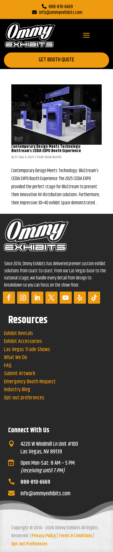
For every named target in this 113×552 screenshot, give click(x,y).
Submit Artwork (19, 373)
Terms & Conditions (76, 536)
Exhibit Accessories (23, 341)
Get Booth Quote (56, 59)
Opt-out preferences (24, 398)
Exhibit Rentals (18, 333)
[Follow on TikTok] (94, 298)
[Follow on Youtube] (66, 298)
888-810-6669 (61, 7)
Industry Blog (17, 390)
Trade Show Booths (49, 157)
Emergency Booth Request (30, 382)
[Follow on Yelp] (80, 298)
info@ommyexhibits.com (60, 12)
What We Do (15, 357)
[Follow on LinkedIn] (37, 298)
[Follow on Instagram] (23, 298)
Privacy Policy (44, 536)
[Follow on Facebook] (9, 298)
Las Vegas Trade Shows (27, 349)
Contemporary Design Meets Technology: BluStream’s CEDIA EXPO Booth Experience (46, 148)
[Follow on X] (51, 298)
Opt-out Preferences (29, 544)
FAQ (7, 366)
